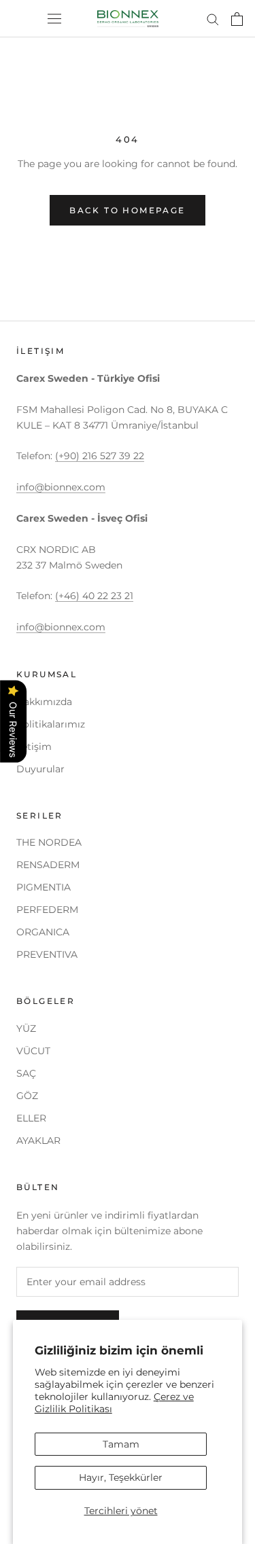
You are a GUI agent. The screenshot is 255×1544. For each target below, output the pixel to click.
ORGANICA (42, 932)
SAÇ (26, 1073)
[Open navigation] (54, 19)
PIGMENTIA (43, 887)
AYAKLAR (38, 1140)
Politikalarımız (50, 724)
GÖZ (27, 1096)
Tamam (121, 1444)
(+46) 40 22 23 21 (94, 596)
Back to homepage (127, 210)
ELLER (31, 1118)
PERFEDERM (47, 909)
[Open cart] (237, 19)
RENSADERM (48, 865)
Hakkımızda (44, 702)
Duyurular (40, 769)
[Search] (213, 18)
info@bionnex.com (60, 487)
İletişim (34, 746)
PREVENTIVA (47, 954)
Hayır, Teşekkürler (121, 1477)
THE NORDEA (49, 842)
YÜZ (26, 1028)
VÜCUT (33, 1051)
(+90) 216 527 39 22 (99, 456)
